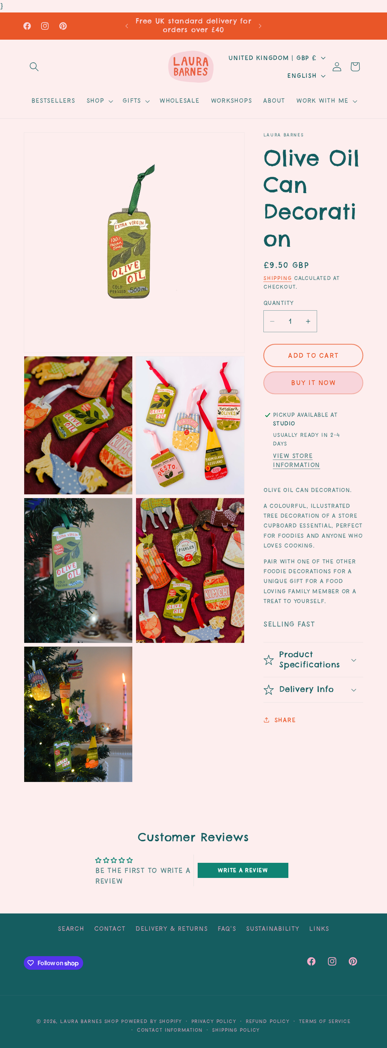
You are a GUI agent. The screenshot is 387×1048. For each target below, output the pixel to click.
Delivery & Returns (171, 928)
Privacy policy (213, 1021)
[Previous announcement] (126, 26)
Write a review (243, 870)
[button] (34, 66)
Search (71, 928)
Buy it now (313, 382)
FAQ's (227, 928)
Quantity (278, 303)
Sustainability (272, 928)
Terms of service (325, 1021)
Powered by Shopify (151, 1021)
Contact (109, 928)
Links (319, 928)
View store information (296, 460)
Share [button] (285, 719)
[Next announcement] (260, 26)
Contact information (170, 1029)
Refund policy (267, 1021)
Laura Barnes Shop (89, 1021)
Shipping (277, 278)
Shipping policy (236, 1029)
